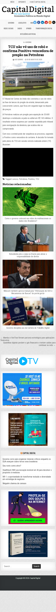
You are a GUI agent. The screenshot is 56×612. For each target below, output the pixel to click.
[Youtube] (46, 22)
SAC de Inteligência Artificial (49, 611)
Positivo (31, 179)
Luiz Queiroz (19, 59)
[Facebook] (38, 22)
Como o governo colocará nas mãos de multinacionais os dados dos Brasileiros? (28, 219)
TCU (37, 179)
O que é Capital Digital (37, 2)
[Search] (53, 22)
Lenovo (15, 179)
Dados (20, 28)
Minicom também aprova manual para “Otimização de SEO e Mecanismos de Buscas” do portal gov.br (28, 292)
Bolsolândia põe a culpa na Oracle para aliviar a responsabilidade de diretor (28, 255)
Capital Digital (29, 453)
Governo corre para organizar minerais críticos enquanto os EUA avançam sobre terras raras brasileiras (27, 460)
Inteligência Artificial (28, 34)
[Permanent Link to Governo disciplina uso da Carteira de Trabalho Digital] (28, 311)
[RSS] (50, 22)
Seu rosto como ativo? (12, 465)
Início (12, 2)
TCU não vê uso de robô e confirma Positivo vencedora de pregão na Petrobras (28, 50)
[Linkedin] (42, 22)
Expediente (22, 2)
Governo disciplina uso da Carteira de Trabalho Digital (27, 328)
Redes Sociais (8, 28)
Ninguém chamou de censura (14, 483)
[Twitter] (34, 22)
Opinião (28, 28)
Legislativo (22, 22)
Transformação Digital (44, 28)
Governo (11, 22)
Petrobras (23, 179)
